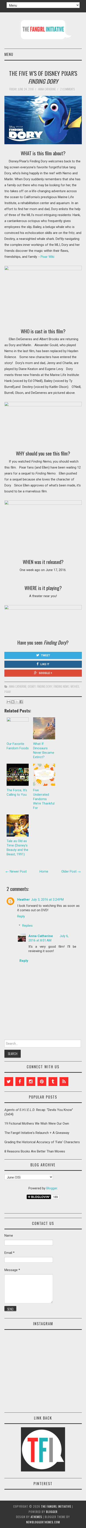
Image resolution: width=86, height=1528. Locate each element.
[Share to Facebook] (21, 702)
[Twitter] (8, 1081)
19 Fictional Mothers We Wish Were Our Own (36, 1124)
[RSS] (64, 1081)
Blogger (51, 1188)
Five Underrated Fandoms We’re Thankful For (43, 799)
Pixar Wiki (47, 257)
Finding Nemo (61, 686)
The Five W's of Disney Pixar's (43, 77)
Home (43, 871)
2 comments (68, 89)
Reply (21, 916)
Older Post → (71, 871)
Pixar (7, 691)
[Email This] (8, 702)
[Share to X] (17, 702)
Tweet (45, 655)
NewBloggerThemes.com (43, 1522)
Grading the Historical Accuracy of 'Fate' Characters (42, 1142)
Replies (27, 926)
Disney (32, 686)
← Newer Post (16, 871)
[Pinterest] (41, 1081)
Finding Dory (44, 686)
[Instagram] (30, 1081)
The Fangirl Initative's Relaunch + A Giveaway (36, 1133)
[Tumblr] (53, 1081)
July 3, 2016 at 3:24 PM (47, 900)
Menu (8, 54)
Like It (44, 664)
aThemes (36, 1517)
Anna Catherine (17, 686)
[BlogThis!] (13, 702)
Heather (23, 900)
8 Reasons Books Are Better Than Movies (34, 1151)
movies (75, 686)
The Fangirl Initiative (56, 1506)
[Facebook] (19, 1081)
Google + (45, 673)
